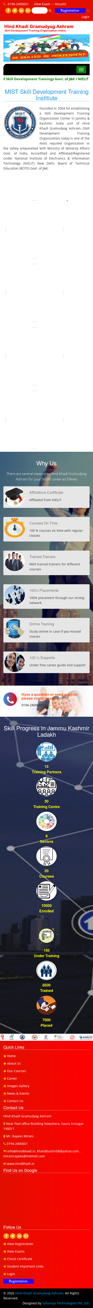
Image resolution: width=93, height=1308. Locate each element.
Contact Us (15, 1101)
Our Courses (16, 1071)
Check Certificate (19, 1259)
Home (11, 1056)
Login (85, 17)
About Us (14, 1063)
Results (60, 4)
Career (12, 1078)
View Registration (19, 1244)
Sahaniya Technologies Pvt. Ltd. (66, 1303)
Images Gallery (18, 1086)
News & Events (18, 1093)
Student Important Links (25, 1266)
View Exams (15, 1251)
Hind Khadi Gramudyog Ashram (39, 1293)
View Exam (42, 4)
